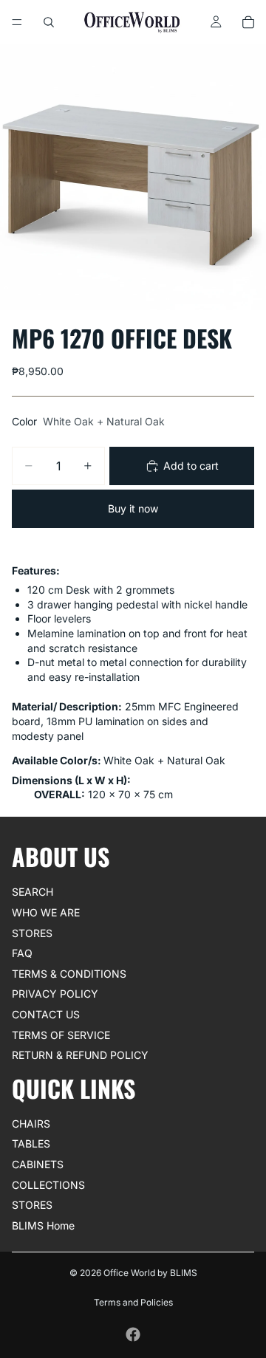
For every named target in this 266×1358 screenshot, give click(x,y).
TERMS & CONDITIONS (69, 973)
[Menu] (17, 22)
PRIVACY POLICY (55, 993)
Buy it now (133, 508)
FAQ (22, 953)
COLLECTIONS (48, 1185)
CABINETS (38, 1164)
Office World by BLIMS (150, 1272)
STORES (32, 932)
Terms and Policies (133, 1302)
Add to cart (191, 465)
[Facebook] (133, 1334)
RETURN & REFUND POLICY (80, 1055)
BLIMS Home (43, 1225)
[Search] (49, 22)
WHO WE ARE (46, 912)
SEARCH (32, 891)
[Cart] (248, 22)
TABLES (31, 1143)
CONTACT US (46, 1014)
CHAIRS (31, 1123)
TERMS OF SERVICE (61, 1034)
